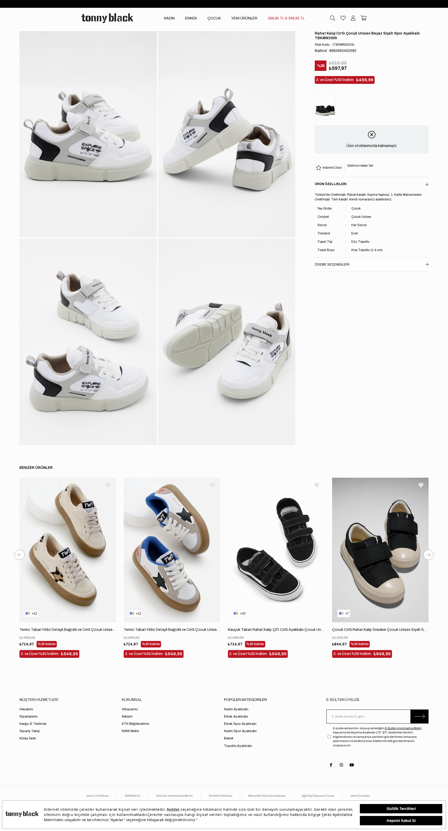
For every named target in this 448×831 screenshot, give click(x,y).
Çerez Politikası (97, 795)
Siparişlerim (28, 716)
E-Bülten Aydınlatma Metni (403, 728)
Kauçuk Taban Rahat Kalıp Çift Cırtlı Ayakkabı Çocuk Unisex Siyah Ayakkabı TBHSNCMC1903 (276, 630)
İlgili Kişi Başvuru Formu (318, 795)
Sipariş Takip (29, 731)
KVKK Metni (130, 731)
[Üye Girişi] (353, 18)
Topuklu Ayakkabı (238, 746)
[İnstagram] (341, 764)
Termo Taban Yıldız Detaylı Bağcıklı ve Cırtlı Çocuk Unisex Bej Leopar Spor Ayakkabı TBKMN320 (67, 630)
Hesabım (26, 709)
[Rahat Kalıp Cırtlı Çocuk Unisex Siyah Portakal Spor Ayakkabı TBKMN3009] (326, 104)
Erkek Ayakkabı (236, 716)
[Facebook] (330, 764)
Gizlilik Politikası (220, 795)
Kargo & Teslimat (32, 724)
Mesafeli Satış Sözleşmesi (267, 795)
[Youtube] (351, 764)
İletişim (127, 716)
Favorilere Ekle (108, 485)
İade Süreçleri (360, 795)
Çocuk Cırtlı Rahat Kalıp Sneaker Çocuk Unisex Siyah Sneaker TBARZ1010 (380, 630)
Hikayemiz (130, 709)
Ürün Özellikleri (331, 184)
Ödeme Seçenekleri (332, 264)
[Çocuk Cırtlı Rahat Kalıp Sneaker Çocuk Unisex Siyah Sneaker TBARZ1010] (380, 550)
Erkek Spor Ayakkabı (240, 724)
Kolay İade (27, 738)
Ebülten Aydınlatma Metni (174, 795)
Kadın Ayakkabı (236, 709)
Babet (228, 738)
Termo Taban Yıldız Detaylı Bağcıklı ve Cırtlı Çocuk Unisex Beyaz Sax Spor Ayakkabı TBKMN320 (172, 630)
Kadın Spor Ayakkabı (240, 731)
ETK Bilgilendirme (135, 724)
